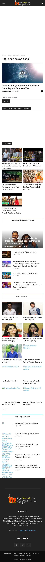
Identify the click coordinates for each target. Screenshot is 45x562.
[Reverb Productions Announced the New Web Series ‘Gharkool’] (12, 176)
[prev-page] (3, 409)
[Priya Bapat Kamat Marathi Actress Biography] (33, 330)
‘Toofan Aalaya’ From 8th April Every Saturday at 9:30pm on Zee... (20, 87)
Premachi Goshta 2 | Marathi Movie (25, 273)
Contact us (35, 553)
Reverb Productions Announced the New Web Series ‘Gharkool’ (11, 187)
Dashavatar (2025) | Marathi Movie (25, 252)
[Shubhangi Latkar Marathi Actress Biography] (12, 393)
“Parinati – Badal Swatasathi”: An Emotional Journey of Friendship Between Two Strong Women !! (27, 285)
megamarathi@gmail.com (27, 530)
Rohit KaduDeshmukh (9, 381)
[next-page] (7, 409)
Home (4, 55)
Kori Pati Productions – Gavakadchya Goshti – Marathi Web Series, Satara (11, 210)
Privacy (15, 553)
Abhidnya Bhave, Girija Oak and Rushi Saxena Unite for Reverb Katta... (11, 166)
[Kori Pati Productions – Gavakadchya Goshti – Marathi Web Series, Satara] (12, 199)
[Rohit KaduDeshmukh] (12, 372)
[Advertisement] (22, 29)
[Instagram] (22, 545)
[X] (28, 545)
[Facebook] (16, 545)
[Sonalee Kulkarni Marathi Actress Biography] (12, 330)
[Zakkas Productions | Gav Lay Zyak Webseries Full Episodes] (33, 176)
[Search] (42, 3)
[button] (3, 3)
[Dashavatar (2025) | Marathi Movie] (6, 254)
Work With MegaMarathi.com (22, 555)
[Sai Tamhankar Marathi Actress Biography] (33, 372)
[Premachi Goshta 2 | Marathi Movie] (6, 275)
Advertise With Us (24, 553)
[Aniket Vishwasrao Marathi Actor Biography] (33, 308)
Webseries (7, 144)
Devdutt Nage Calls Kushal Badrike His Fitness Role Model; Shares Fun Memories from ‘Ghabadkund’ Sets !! (22, 241)
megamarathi (6, 91)
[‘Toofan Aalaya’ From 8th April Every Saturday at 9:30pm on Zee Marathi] (22, 73)
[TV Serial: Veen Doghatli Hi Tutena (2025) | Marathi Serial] (7, 450)
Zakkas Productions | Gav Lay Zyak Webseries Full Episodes (32, 187)
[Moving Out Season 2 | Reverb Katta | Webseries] (33, 155)
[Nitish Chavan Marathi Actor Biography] (12, 351)
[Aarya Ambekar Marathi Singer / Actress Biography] (33, 351)
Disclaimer (7, 553)
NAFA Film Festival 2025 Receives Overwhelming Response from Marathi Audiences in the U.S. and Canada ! (26, 264)
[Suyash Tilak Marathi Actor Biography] (33, 393)
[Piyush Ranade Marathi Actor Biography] (12, 308)
